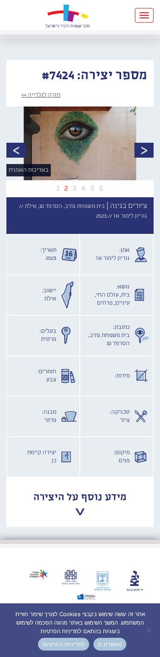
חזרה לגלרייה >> (41, 95)
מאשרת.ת (110, 644)
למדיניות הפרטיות (63, 644)
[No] (149, 630)
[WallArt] (67, 15)
